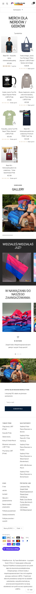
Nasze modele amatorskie (6, 505)
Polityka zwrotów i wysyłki (8, 519)
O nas (4, 486)
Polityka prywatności (9, 511)
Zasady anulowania (8, 514)
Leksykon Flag (24, 486)
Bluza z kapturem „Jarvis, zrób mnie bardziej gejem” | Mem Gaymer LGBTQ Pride (27, 95)
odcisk (4, 490)
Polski (18, 528)
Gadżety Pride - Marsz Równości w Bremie (26, 429)
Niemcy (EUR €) (8, 528)
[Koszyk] (33, 4)
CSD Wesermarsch (26, 510)
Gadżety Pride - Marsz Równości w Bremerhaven (26, 474)
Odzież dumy (6, 437)
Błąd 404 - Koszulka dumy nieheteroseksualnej (9, 58)
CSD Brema (23, 497)
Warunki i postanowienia (7, 499)
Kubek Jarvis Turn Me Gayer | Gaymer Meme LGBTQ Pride (9, 94)
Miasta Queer (24, 494)
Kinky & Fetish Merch (9, 440)
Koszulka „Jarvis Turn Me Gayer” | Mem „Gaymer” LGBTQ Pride (9, 131)
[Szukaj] (7, 4)
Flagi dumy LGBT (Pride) (7, 428)
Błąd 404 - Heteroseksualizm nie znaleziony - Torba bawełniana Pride (9, 169)
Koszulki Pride (7, 433)
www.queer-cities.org (23, 563)
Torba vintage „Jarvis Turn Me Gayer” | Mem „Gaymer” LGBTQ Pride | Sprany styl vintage (26, 59)
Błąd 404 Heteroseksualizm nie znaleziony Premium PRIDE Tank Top (27, 132)
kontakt (4, 494)
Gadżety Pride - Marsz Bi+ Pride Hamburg (25, 438)
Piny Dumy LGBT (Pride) (7, 452)
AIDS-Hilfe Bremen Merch (26, 466)
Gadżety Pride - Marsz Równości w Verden (26, 447)
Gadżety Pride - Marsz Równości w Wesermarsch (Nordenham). (26, 457)
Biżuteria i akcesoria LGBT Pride (9, 445)
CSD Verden (24, 507)
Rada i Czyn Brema (26, 499)
